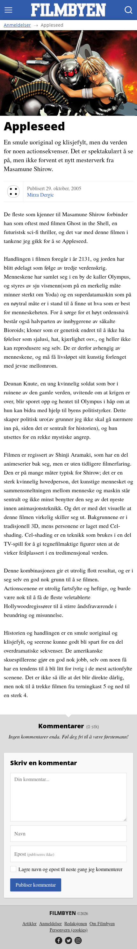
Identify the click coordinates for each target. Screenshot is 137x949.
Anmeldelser (17, 25)
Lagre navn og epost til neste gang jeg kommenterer (70, 869)
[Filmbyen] (68, 10)
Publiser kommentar (36, 884)
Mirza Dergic (40, 194)
